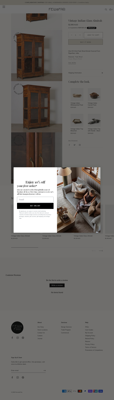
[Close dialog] (96, 171)
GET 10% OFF (35, 206)
